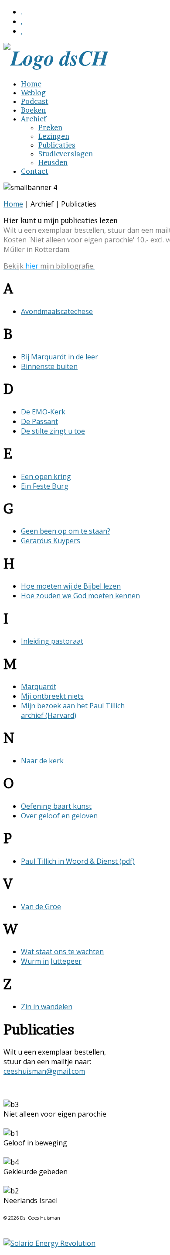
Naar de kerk (42, 760)
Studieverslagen (65, 153)
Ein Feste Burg (44, 486)
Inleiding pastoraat (52, 641)
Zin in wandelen (46, 1006)
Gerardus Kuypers (50, 540)
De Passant (39, 421)
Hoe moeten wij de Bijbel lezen (71, 586)
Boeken (33, 110)
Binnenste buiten (49, 366)
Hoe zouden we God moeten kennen (80, 595)
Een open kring (46, 476)
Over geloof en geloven (59, 816)
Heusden (53, 162)
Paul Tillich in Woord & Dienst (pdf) (78, 861)
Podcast (34, 101)
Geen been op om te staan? (65, 531)
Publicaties (56, 145)
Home (31, 83)
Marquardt (38, 686)
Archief (33, 118)
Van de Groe (41, 906)
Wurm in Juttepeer (51, 961)
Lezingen (53, 136)
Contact (34, 171)
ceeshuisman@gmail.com (44, 1071)
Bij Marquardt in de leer (59, 357)
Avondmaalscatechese (57, 311)
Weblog (33, 92)
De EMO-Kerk (43, 412)
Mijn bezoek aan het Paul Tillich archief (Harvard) (73, 710)
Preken (50, 127)
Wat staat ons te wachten (62, 951)
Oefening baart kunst (56, 806)
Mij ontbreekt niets (52, 696)
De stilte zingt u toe (53, 431)
